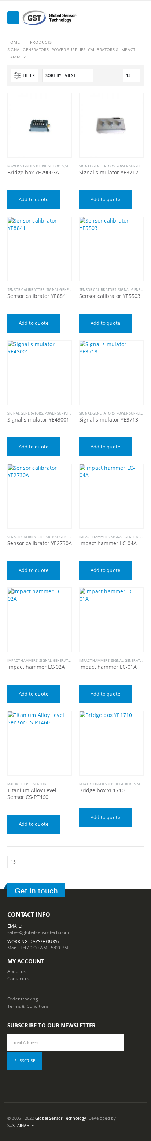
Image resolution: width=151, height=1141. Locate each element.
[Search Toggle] (138, 17)
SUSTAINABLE (20, 1125)
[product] (39, 125)
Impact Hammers (94, 536)
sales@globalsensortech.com (38, 932)
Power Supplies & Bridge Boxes (35, 166)
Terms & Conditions (28, 1006)
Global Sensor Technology (60, 1118)
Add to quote (33, 199)
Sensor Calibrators (26, 289)
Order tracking (22, 999)
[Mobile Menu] (13, 17)
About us (16, 971)
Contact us (18, 978)
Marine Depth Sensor (27, 784)
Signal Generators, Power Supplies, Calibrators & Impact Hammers (69, 413)
